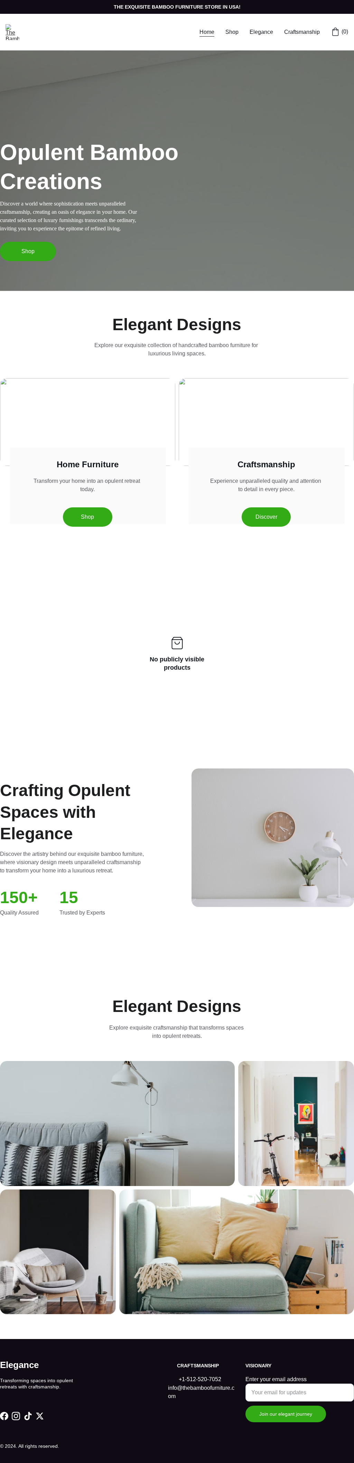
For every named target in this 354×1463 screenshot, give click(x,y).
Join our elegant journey (285, 1414)
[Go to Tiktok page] (28, 1416)
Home (206, 32)
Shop (232, 32)
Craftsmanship (302, 32)
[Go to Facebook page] (4, 1416)
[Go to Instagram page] (16, 1416)
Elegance (261, 32)
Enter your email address (276, 1379)
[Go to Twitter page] (40, 1416)
